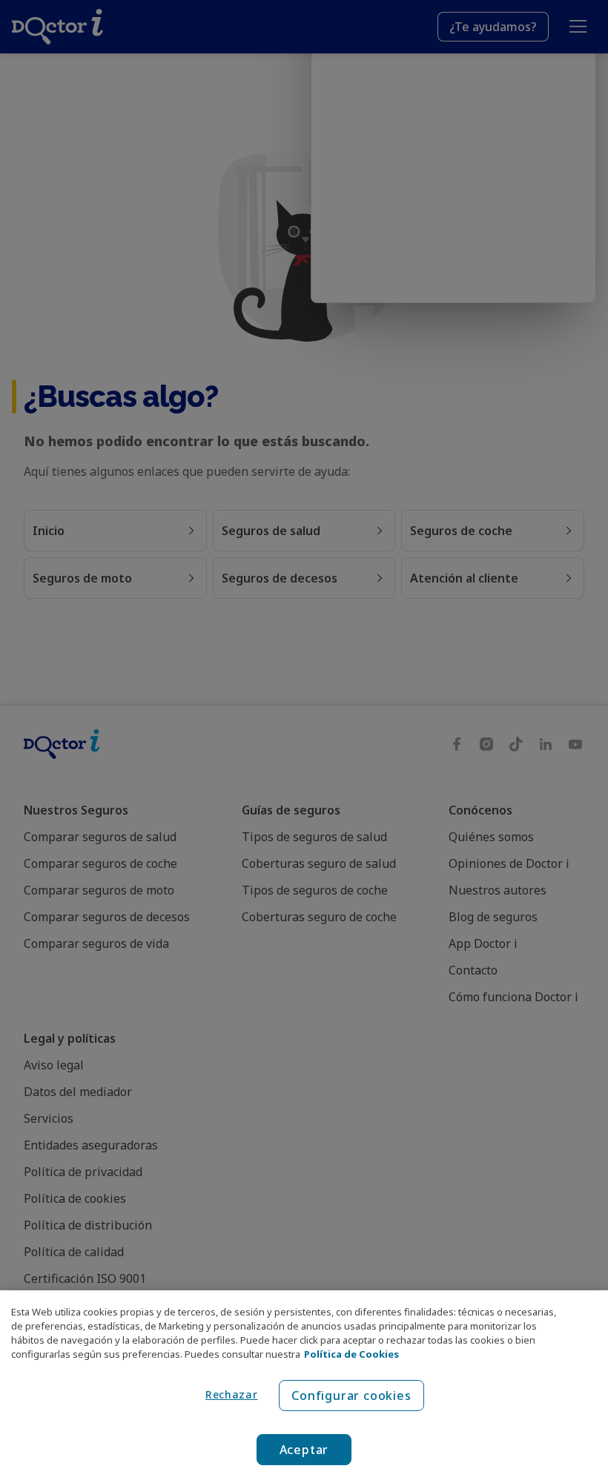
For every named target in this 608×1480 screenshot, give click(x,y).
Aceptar (304, 1449)
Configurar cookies (351, 1395)
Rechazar (231, 1394)
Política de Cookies (351, 1354)
